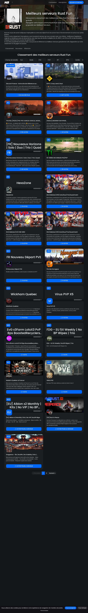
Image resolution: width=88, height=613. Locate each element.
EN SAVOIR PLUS (24, 95)
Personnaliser (44, 610)
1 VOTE (24, 355)
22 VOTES (24, 169)
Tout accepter (70, 608)
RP (58, 60)
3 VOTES (24, 281)
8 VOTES (24, 206)
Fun (21, 60)
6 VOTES (65, 206)
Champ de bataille (11, 60)
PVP (49, 60)
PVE (40, 60)
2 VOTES (65, 318)
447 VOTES (65, 95)
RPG (67, 60)
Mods (31, 60)
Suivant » (52, 473)
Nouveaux (18, 48)
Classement (9, 48)
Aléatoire (27, 48)
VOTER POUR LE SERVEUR (24, 429)
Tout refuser (82, 608)
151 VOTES (24, 132)
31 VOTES (65, 132)
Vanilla (77, 60)
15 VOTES (65, 169)
